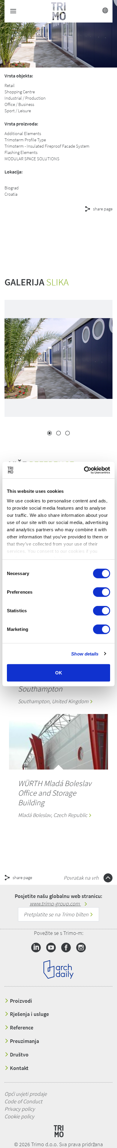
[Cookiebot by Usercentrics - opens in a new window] (84, 470)
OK (58, 672)
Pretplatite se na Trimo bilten (57, 914)
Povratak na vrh (82, 877)
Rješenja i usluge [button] (29, 1014)
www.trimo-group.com (55, 903)
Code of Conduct (23, 1101)
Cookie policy (19, 1116)
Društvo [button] (18, 1055)
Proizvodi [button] (20, 1001)
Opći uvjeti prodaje (25, 1093)
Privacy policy (19, 1108)
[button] (54, 230)
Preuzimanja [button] (24, 1041)
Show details (84, 653)
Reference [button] (21, 1028)
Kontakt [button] (18, 1068)
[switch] (101, 592)
